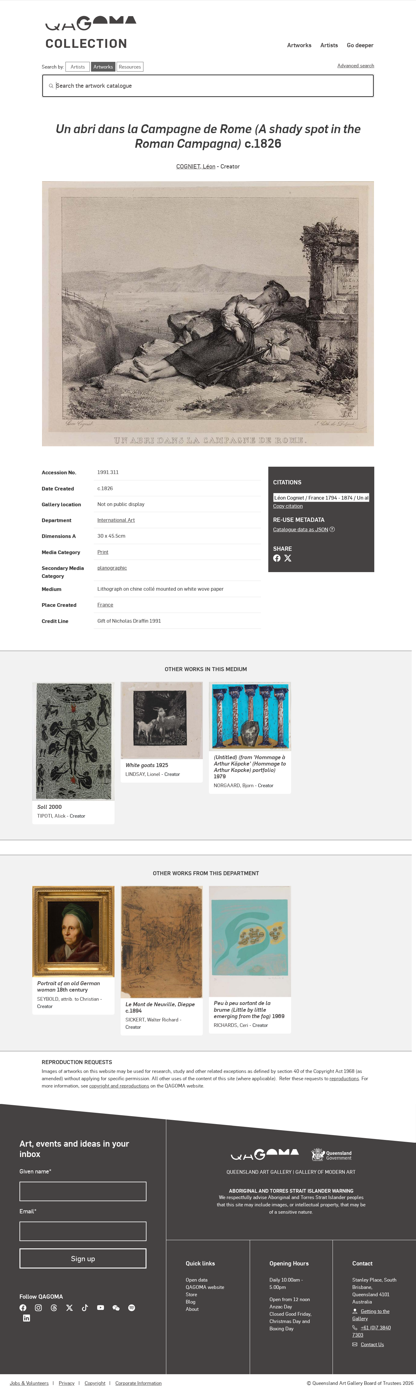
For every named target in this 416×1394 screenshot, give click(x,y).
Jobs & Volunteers (29, 1383)
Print (102, 551)
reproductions (344, 1078)
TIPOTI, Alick (51, 815)
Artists (329, 45)
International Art (116, 519)
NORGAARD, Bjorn (234, 785)
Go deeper (360, 45)
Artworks (299, 45)
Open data (196, 1279)
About (192, 1309)
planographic (112, 567)
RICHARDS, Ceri (231, 1025)
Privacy (67, 1383)
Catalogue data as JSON (300, 529)
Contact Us (372, 1344)
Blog (191, 1301)
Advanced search (355, 65)
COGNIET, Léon (195, 166)
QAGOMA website (205, 1287)
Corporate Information (138, 1383)
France (105, 604)
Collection (86, 43)
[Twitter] (287, 558)
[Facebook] (276, 558)
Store (191, 1294)
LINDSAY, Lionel (142, 774)
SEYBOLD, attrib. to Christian (68, 999)
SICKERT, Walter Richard (151, 1019)
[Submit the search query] (46, 86)
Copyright (95, 1383)
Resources (130, 66)
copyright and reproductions (119, 1085)
